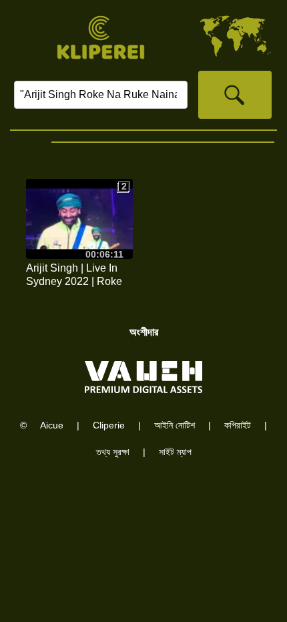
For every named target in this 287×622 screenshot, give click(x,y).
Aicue (51, 425)
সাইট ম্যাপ (175, 451)
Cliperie (109, 425)
